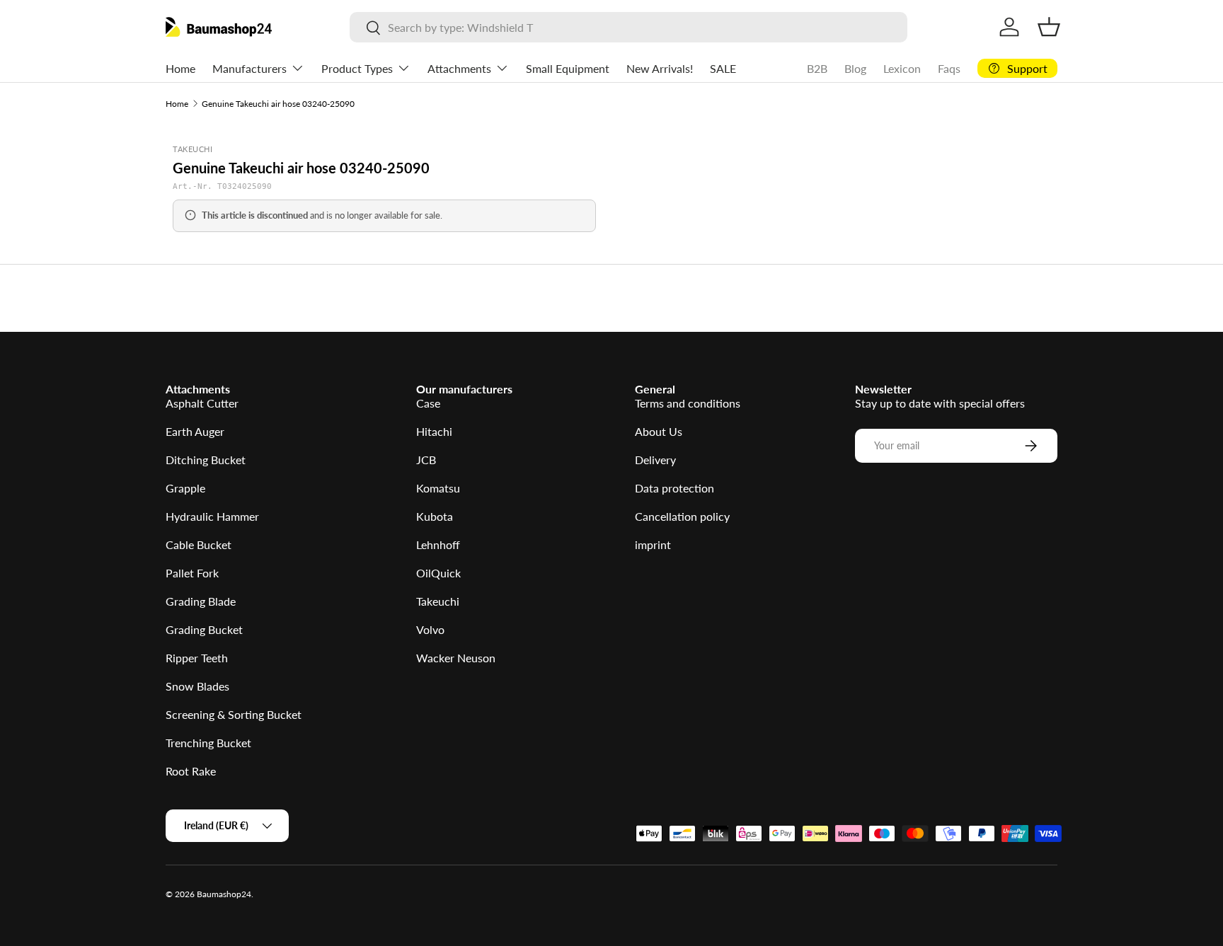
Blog (855, 68)
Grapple (185, 488)
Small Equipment (567, 68)
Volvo (430, 629)
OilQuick (438, 572)
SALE (723, 68)
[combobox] (628, 27)
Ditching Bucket (206, 459)
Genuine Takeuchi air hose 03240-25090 (278, 103)
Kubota (434, 516)
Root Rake (191, 771)
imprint (653, 544)
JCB (426, 459)
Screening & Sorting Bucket (234, 714)
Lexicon (902, 68)
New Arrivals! (659, 68)
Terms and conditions (687, 403)
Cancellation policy (682, 516)
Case (428, 403)
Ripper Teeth (197, 657)
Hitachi (434, 431)
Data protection (674, 488)
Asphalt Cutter (202, 403)
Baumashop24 (224, 894)
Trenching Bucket (208, 742)
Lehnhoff (438, 544)
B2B (817, 68)
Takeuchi (437, 601)
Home (180, 68)
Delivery (655, 459)
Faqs (949, 68)
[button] (1048, 26)
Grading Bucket (204, 629)
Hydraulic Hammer (212, 516)
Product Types (357, 68)
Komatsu (438, 488)
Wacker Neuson (455, 657)
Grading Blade (201, 601)
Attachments (459, 68)
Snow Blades (197, 686)
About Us (658, 431)
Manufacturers (249, 68)
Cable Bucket (198, 544)
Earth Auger (195, 431)
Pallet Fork (192, 572)
